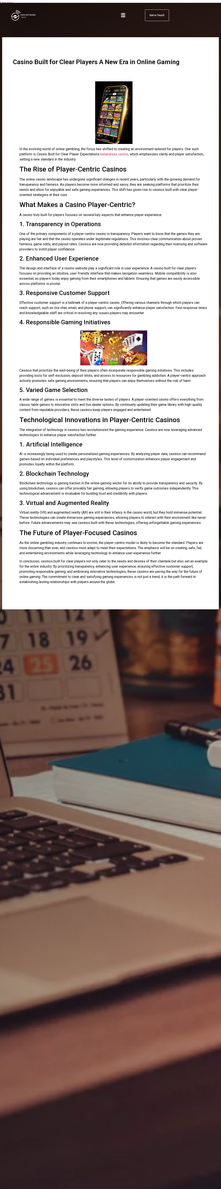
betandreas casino (114, 154)
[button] (123, 15)
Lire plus (7, 2)
